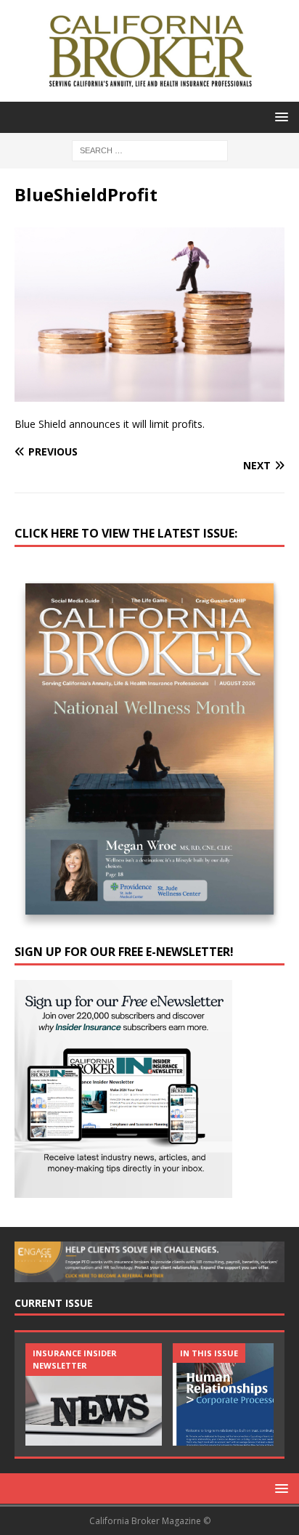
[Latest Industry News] (93, 1394)
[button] (279, 116)
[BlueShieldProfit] (149, 393)
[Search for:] (150, 149)
